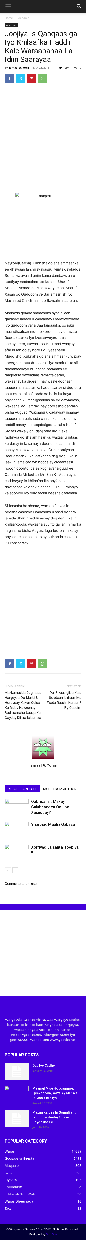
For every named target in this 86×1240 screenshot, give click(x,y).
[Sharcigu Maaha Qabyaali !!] (17, 830)
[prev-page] (8, 870)
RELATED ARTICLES (23, 789)
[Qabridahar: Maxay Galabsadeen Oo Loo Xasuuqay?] (17, 807)
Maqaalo (23, 18)
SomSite (51, 1234)
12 (79, 67)
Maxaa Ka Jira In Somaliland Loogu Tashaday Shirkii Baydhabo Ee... (54, 1117)
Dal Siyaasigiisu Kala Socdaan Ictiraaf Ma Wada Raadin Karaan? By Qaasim (64, 700)
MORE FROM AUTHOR (59, 789)
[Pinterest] (31, 78)
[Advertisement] (43, 132)
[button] (8, 6)
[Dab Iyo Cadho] (17, 1071)
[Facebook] (9, 78)
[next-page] (15, 870)
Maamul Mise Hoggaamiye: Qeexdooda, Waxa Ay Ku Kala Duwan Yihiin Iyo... (55, 1093)
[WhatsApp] (42, 78)
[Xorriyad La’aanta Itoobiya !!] (17, 853)
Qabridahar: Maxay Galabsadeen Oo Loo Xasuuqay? (50, 807)
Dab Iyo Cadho (43, 1065)
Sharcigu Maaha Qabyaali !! (55, 824)
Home (9, 18)
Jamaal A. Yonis (19, 67)
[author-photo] (43, 759)
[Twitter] (20, 78)
